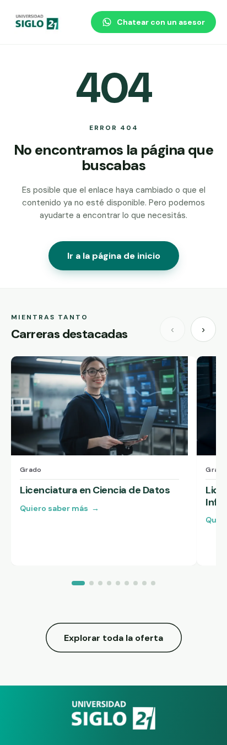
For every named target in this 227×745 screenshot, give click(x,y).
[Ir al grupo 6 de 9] (127, 583)
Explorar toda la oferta (113, 638)
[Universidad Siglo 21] (37, 22)
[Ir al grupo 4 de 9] (109, 583)
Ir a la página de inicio (113, 256)
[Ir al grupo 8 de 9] (144, 583)
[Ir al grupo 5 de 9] (118, 583)
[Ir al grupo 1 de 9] (78, 583)
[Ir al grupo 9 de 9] (153, 583)
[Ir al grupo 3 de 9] (100, 583)
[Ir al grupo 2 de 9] (91, 583)
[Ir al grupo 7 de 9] (135, 583)
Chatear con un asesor (161, 22)
